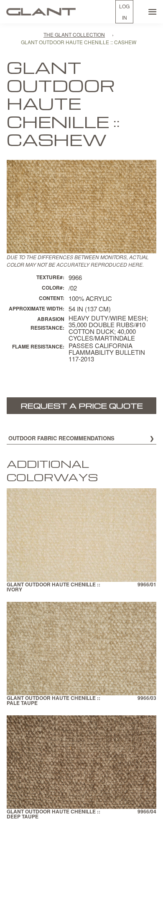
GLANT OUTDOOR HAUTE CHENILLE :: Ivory (53, 587)
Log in (124, 12)
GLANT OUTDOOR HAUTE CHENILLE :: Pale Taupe (53, 701)
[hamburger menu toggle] (152, 11)
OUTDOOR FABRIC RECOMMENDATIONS (61, 438)
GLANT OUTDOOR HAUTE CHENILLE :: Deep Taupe (53, 814)
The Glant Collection (74, 34)
